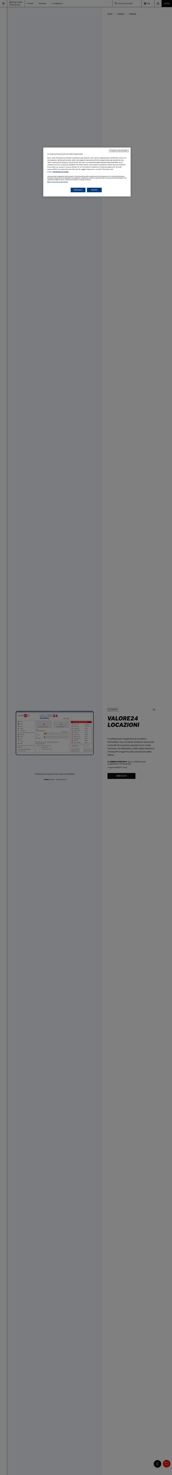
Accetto (94, 190)
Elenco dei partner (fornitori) (57, 182)
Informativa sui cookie (61, 172)
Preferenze (78, 190)
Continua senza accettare (118, 151)
